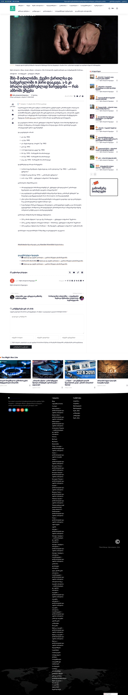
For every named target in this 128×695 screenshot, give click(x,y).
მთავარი (55, 625)
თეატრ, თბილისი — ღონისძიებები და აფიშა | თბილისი (58, 587)
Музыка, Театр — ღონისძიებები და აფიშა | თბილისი (58, 494)
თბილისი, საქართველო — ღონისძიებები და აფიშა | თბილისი (58, 576)
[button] (109, 8)
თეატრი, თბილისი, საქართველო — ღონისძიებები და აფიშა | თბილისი (58, 612)
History (54, 436)
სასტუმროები (56, 659)
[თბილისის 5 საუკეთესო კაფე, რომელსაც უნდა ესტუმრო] (92, 76)
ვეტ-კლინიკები (57, 570)
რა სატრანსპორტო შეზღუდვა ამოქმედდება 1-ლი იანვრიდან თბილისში (105, 118)
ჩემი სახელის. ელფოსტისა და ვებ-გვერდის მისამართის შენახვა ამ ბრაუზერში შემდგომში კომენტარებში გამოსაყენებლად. (47, 342)
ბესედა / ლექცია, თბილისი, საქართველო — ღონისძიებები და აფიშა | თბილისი (58, 557)
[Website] (66, 281)
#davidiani (43, 244)
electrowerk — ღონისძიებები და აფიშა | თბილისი (58, 410)
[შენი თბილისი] (12, 8)
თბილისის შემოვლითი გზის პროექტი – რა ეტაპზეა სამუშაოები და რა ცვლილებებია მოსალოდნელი (107, 139)
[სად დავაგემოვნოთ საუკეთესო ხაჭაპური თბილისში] (92, 97)
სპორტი (54, 669)
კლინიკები (56, 621)
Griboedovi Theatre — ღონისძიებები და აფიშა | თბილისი (58, 431)
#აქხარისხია (59, 244)
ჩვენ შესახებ (56, 689)
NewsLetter (55, 444)
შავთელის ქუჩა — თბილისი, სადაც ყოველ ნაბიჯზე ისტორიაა (106, 108)
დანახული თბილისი (55, 567)
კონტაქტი (55, 623)
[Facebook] (67, 281)
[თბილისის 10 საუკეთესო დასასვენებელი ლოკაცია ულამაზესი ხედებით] (92, 86)
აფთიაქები (56, 524)
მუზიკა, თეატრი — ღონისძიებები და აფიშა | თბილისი (58, 637)
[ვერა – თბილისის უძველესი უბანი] (92, 157)
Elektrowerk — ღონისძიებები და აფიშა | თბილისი (58, 423)
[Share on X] (74, 96)
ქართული (108, 694)
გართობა (55, 563)
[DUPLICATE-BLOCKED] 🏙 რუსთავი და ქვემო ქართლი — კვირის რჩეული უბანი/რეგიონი (52, 261)
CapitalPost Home (57, 403)
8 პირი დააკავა (30, 118)
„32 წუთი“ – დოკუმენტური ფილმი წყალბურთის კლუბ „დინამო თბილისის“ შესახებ (79, 383)
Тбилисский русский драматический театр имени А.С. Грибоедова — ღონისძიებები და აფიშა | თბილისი (58, 510)
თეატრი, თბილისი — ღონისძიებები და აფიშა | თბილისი (58, 602)
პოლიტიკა (58, 374)
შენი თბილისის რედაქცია (20, 95)
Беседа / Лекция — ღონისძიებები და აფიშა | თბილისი (58, 474)
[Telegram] (83, 281)
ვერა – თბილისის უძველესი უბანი (107, 158)
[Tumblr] (78, 281)
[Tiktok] (74, 281)
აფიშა (54, 527)
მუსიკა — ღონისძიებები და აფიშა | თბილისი (58, 643)
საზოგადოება (5, 374)
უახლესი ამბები (34, 74)
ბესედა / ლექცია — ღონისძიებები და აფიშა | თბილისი (57, 539)
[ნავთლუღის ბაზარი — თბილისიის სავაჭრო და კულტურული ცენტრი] (92, 148)
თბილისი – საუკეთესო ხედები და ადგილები (106, 128)
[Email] (77, 96)
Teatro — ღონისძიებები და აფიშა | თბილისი (58, 461)
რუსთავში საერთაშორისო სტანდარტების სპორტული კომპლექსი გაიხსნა (68, 1)
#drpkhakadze (22, 244)
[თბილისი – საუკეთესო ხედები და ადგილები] (92, 127)
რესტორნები (56, 647)
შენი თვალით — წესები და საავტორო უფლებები (57, 684)
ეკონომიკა (45, 374)
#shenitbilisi (50, 244)
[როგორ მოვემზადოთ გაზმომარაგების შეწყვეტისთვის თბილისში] (15, 369)
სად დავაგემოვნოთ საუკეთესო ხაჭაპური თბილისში (105, 98)
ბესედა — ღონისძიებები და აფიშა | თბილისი (58, 531)
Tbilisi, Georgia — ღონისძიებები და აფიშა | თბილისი (58, 448)
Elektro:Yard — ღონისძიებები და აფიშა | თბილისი (58, 417)
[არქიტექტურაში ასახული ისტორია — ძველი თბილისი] (92, 166)
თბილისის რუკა (57, 581)
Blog (53, 401)
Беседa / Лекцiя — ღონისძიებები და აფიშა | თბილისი (58, 468)
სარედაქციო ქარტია (56, 656)
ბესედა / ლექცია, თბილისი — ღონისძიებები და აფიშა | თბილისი (58, 547)
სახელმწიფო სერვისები (56, 663)
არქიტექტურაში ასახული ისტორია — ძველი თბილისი (105, 167)
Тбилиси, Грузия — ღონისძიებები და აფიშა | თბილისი (58, 501)
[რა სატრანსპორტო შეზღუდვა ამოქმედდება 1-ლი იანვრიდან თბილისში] (92, 116)
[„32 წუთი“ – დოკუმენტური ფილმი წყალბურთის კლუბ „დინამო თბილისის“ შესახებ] (80, 369)
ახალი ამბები (5, 372)
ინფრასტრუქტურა (21, 372)
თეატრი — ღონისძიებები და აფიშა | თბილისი (58, 595)
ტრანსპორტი (56, 671)
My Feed (54, 439)
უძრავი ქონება (48, 376)
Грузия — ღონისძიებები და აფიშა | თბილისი (58, 487)
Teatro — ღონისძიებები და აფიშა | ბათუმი (58, 455)
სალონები (55, 650)
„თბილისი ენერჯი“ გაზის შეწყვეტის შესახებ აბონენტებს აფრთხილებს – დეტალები (45, 383)
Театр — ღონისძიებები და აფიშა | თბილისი (58, 520)
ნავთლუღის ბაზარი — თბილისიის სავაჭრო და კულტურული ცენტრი (106, 149)
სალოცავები (56, 652)
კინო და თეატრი (57, 618)
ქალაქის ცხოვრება (7, 376)
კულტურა (116, 372)
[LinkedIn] (77, 281)
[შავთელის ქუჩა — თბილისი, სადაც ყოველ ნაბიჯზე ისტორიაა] (92, 107)
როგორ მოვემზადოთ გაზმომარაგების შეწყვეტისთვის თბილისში (14, 382)
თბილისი (13, 74)
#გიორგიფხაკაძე (34, 244)
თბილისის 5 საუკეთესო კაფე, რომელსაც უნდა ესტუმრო (105, 77)
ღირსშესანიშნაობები (58, 678)
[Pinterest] (72, 281)
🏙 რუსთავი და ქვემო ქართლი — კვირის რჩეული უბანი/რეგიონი (44, 257)
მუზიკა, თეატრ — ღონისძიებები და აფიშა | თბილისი (58, 630)
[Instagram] (70, 281)
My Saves (55, 441)
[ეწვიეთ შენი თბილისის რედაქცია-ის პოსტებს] (12, 281)
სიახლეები (22, 74)
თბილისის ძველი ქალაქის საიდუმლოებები (106, 382)
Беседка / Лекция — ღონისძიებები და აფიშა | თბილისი (58, 481)
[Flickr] (81, 281)
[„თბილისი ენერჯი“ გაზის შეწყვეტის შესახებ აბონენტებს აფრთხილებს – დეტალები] (47, 369)
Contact (54, 406)
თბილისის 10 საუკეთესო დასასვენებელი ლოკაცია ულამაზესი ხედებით (106, 88)
